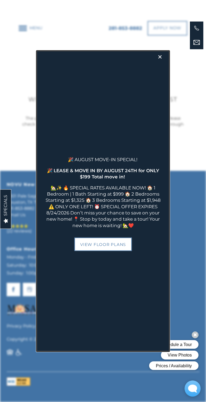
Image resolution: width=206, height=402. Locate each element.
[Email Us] (196, 42)
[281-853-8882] (196, 28)
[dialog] (103, 201)
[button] (103, 244)
